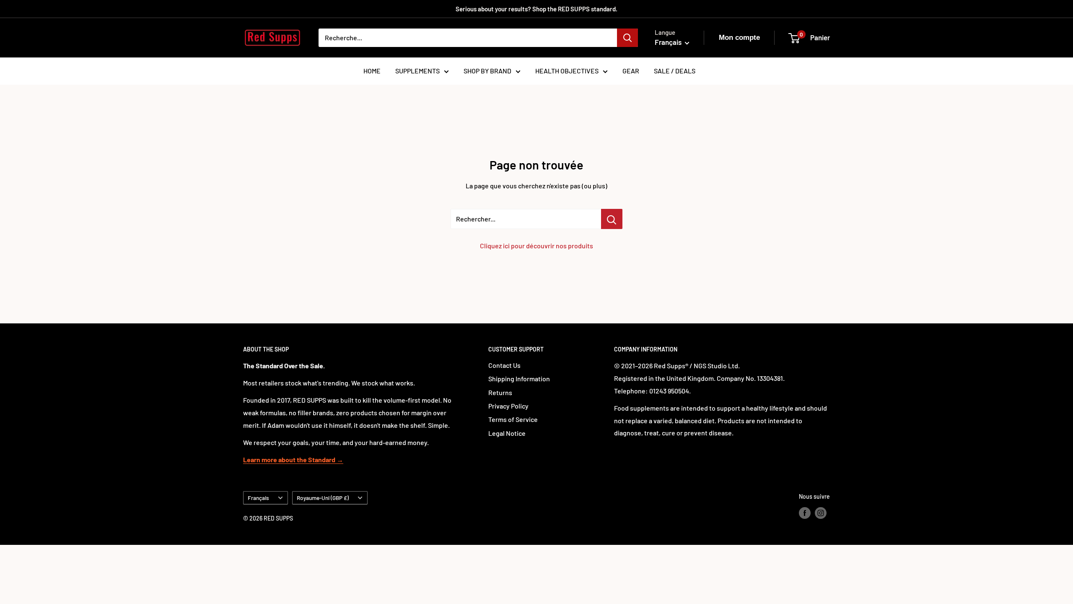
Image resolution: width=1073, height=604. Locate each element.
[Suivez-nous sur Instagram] (821, 512)
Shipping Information (519, 379)
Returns (500, 392)
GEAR (630, 71)
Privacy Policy (508, 406)
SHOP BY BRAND (487, 71)
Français (258, 497)
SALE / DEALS (674, 71)
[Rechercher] (627, 38)
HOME (372, 71)
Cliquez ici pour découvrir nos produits (536, 246)
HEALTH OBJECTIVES (567, 71)
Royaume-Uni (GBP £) (323, 497)
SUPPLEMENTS (417, 71)
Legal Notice (507, 433)
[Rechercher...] (611, 219)
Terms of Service (513, 419)
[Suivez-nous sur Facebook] (805, 512)
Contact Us (504, 365)
